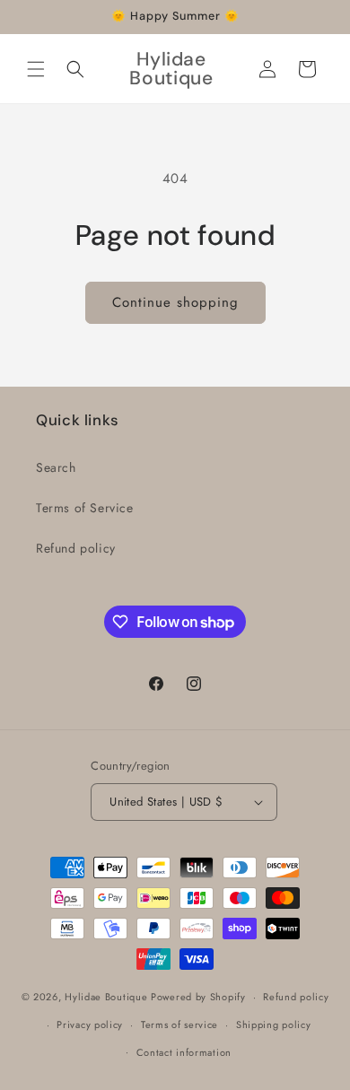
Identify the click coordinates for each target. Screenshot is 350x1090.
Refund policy (76, 548)
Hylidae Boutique (106, 997)
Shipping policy (273, 1024)
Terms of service (179, 1024)
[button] (36, 69)
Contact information (184, 1052)
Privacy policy (90, 1024)
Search (56, 467)
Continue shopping (175, 302)
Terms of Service (85, 508)
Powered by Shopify (198, 997)
